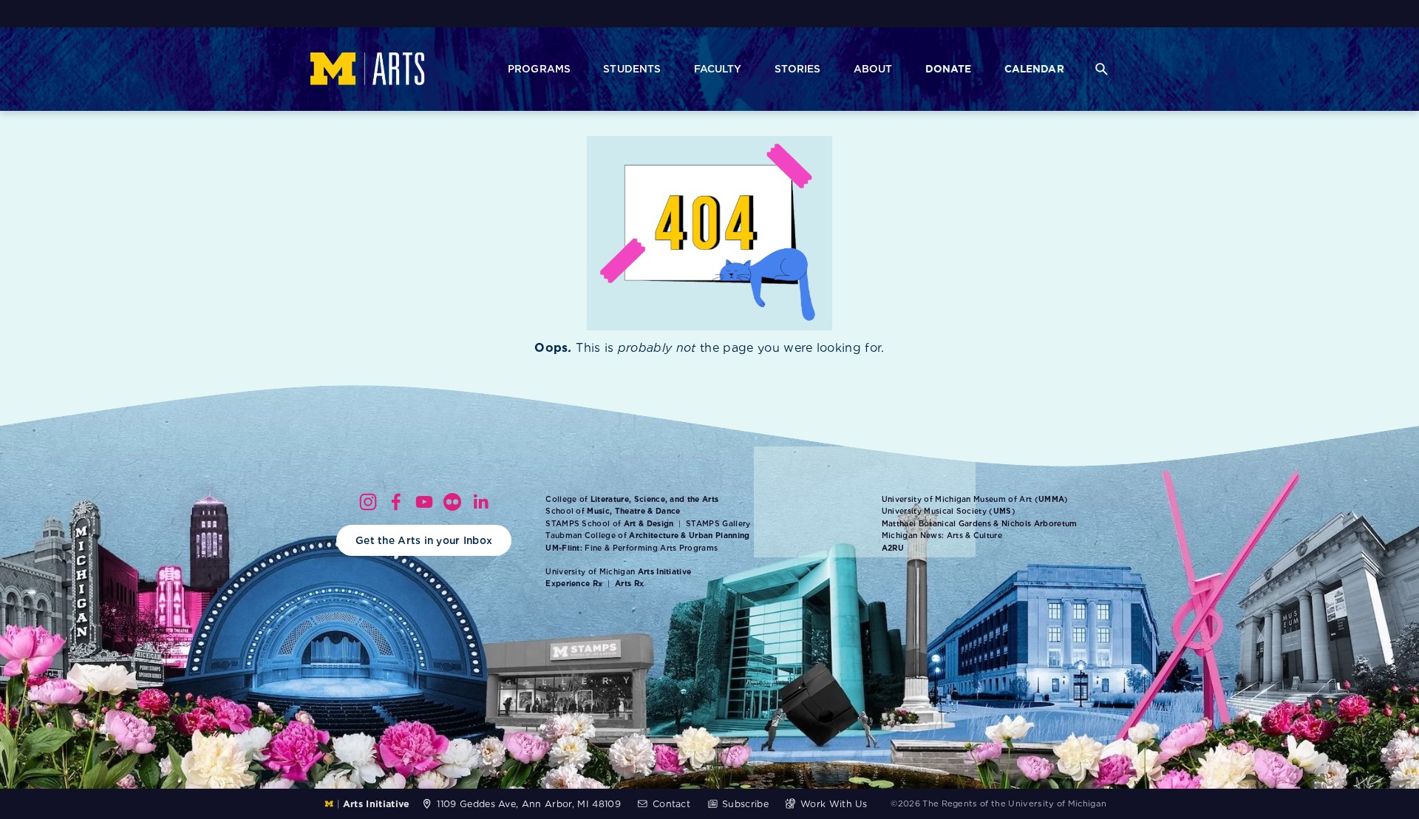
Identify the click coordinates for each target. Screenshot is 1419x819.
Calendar (1034, 68)
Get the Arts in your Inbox (423, 540)
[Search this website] (1101, 69)
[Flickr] (452, 502)
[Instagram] (368, 502)
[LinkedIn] (480, 502)
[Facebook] (396, 502)
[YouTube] (424, 502)
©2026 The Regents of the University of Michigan (998, 803)
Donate (948, 68)
